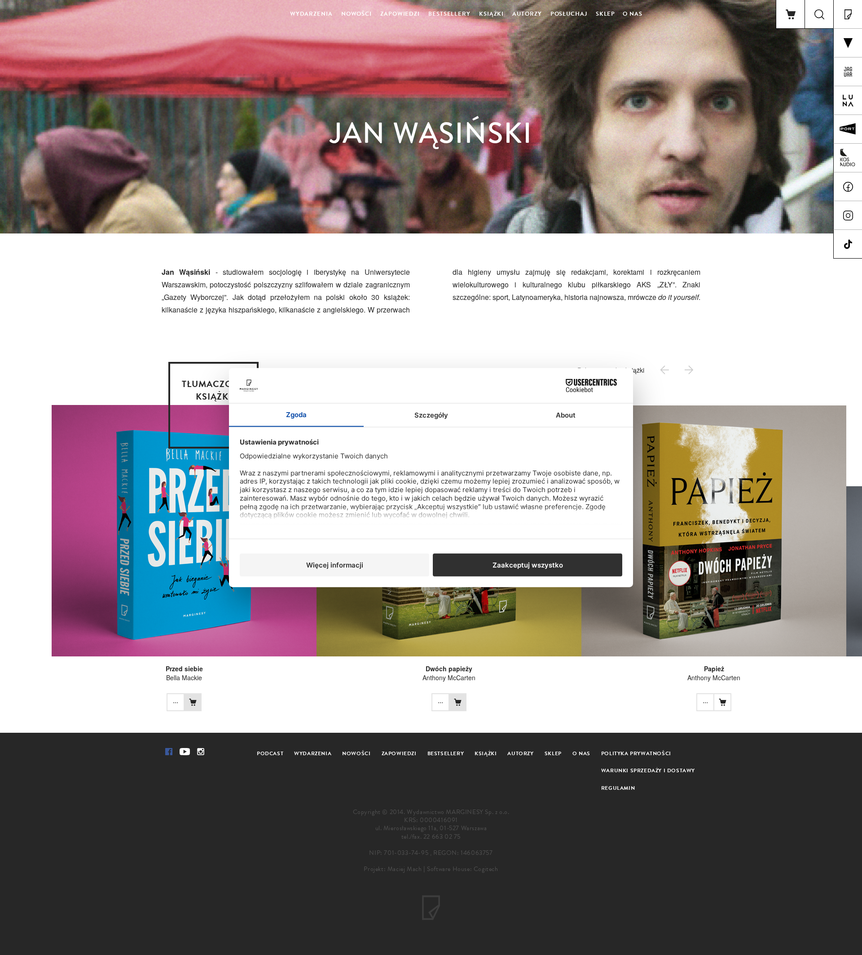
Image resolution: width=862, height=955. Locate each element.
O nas (632, 13)
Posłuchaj (568, 13)
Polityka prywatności (636, 753)
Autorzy (526, 13)
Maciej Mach (404, 869)
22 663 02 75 (442, 836)
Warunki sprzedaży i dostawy (648, 770)
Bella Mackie (184, 677)
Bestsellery (449, 13)
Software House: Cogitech (462, 869)
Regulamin (618, 788)
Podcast (270, 753)
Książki (491, 13)
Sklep (606, 13)
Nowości (356, 13)
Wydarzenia (311, 13)
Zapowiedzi (400, 13)
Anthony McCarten (448, 677)
